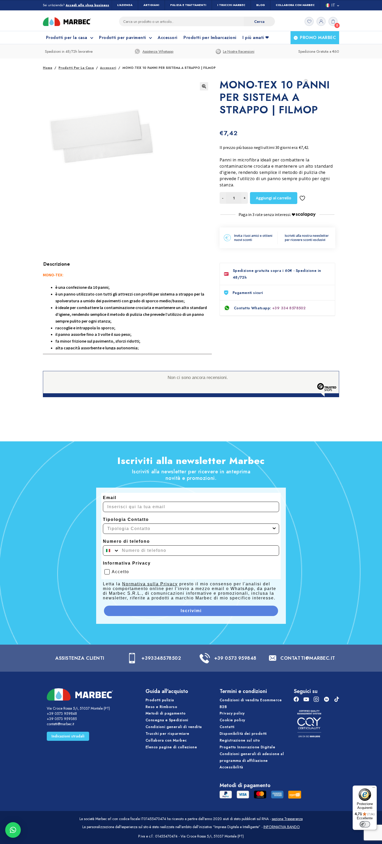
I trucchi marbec (231, 5)
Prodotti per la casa (76, 68)
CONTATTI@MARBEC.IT (307, 658)
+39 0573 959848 (235, 658)
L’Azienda (125, 5)
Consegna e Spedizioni (167, 720)
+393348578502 (161, 658)
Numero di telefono (126, 541)
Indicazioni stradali (67, 736)
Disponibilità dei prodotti (243, 733)
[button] (204, 86)
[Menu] (374, 789)
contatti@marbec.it (60, 724)
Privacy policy (232, 713)
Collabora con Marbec (295, 5)
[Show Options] (274, 529)
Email (109, 497)
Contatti (227, 726)
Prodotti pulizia (160, 700)
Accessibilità (231, 767)
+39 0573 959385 (62, 718)
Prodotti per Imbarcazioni (209, 38)
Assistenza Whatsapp (157, 51)
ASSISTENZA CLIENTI (79, 658)
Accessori (167, 38)
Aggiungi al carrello (273, 197)
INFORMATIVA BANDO (282, 826)
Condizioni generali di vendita (174, 726)
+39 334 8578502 (289, 308)
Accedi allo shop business (87, 5)
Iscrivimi (191, 611)
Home (47, 68)
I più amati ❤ (255, 38)
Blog (260, 5)
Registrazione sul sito (240, 740)
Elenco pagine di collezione (171, 747)
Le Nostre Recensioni (238, 51)
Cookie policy (232, 720)
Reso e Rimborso (161, 706)
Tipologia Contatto (126, 519)
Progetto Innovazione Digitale (247, 747)
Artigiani (151, 5)
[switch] (365, 824)
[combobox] (189, 529)
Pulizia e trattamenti (188, 5)
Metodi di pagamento (166, 713)
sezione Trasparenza (287, 818)
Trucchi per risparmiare (167, 733)
